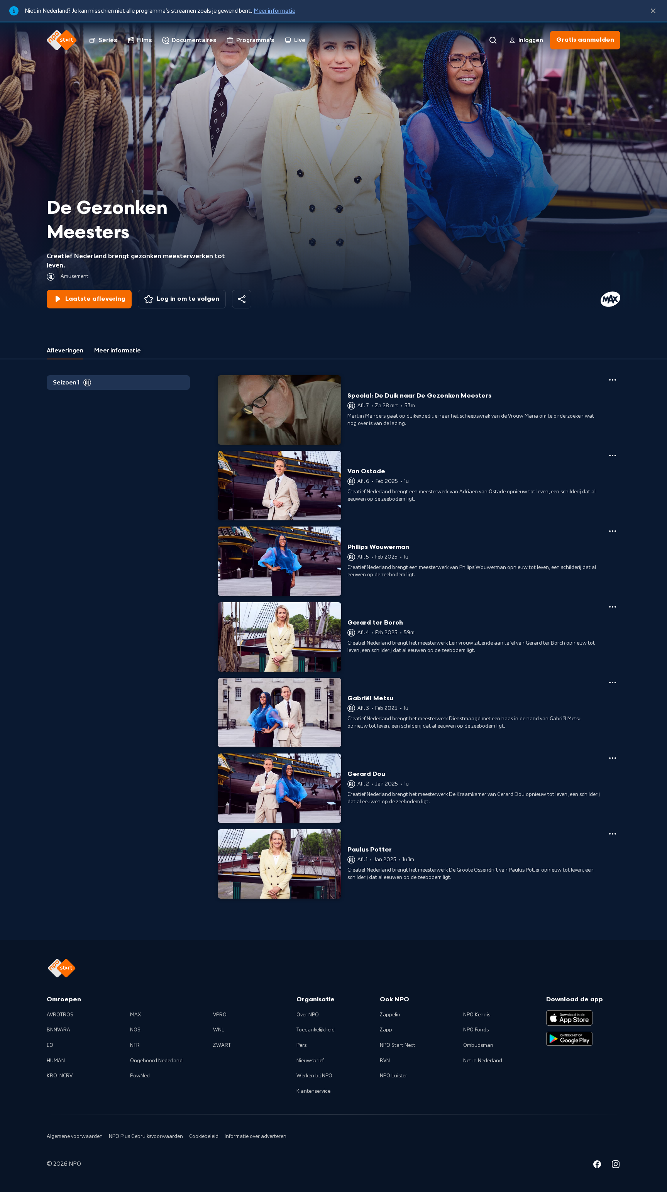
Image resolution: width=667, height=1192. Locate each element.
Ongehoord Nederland (156, 1060)
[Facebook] (597, 1165)
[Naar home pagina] (62, 40)
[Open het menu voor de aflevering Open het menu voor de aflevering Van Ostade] (612, 455)
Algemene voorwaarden (75, 1136)
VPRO (220, 1015)
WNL (218, 1030)
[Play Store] (569, 1039)
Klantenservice (313, 1091)
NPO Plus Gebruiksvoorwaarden (146, 1136)
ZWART (222, 1045)
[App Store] (569, 1018)
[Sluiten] (653, 10)
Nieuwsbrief (310, 1060)
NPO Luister (393, 1076)
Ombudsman (478, 1045)
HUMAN (56, 1060)
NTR (135, 1045)
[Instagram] (615, 1165)
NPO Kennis (476, 1015)
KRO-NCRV (60, 1076)
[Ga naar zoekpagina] (493, 40)
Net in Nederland (482, 1060)
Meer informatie (274, 11)
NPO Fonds (476, 1030)
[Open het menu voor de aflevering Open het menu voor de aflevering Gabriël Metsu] (612, 682)
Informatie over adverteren (255, 1136)
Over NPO (307, 1015)
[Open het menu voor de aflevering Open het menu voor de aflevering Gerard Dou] (612, 758)
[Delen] (241, 299)
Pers (301, 1045)
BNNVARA (58, 1030)
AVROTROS (60, 1015)
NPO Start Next (397, 1045)
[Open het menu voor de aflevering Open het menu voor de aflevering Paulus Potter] (612, 833)
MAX (135, 1015)
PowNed (140, 1076)
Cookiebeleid (203, 1136)
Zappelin (390, 1015)
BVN (385, 1060)
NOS (135, 1030)
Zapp (386, 1030)
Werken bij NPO (314, 1076)
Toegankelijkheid (315, 1030)
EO (50, 1045)
